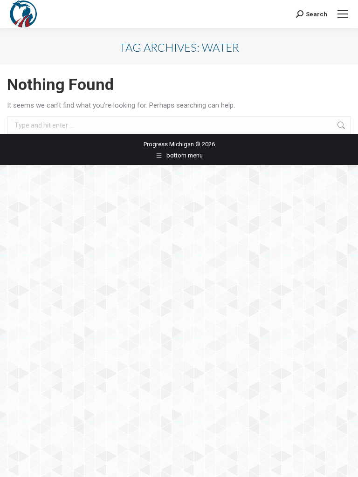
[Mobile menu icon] (343, 14)
